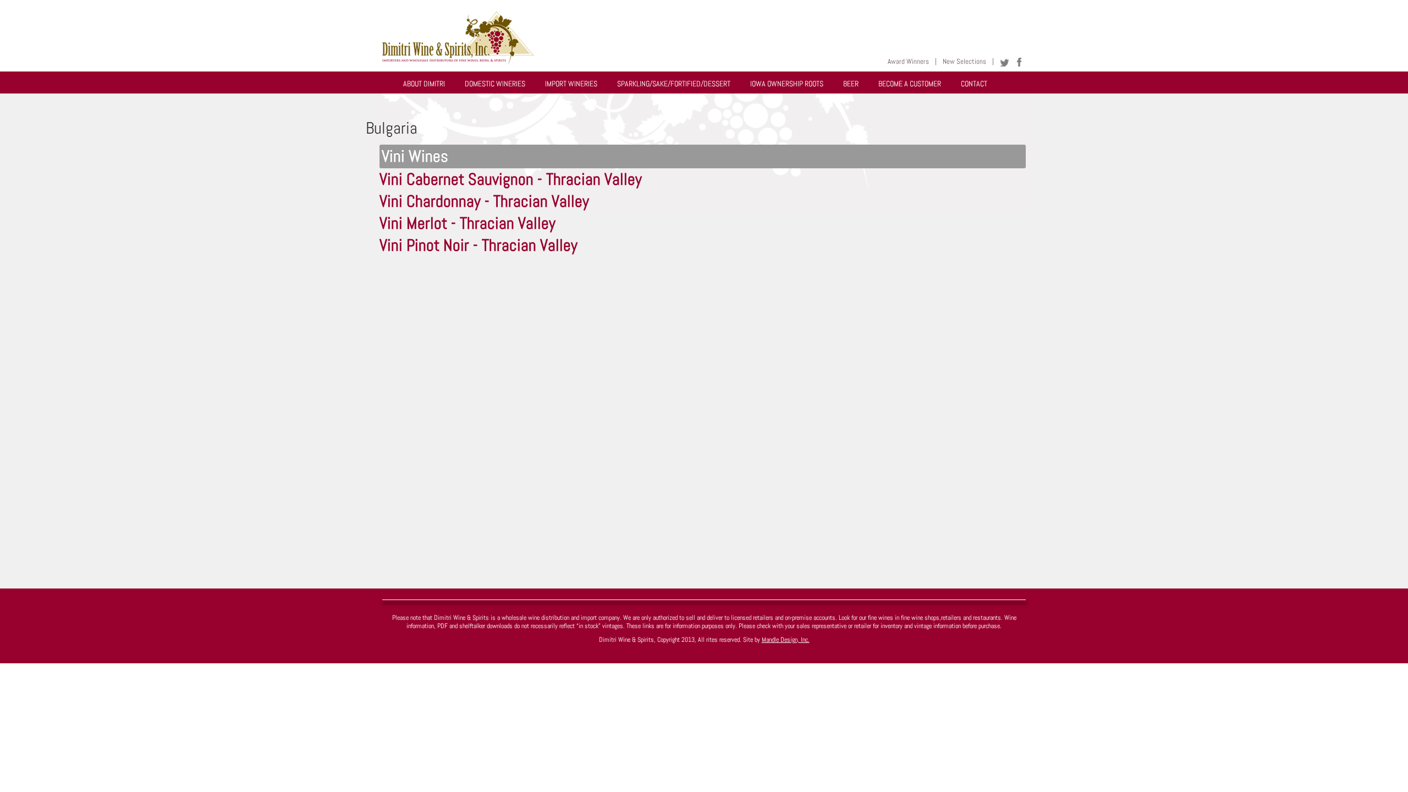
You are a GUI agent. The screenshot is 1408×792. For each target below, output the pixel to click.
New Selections (964, 61)
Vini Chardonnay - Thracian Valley (484, 201)
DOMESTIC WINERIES (495, 84)
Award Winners (908, 61)
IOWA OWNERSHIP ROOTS (786, 84)
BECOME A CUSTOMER (909, 84)
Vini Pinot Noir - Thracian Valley (479, 245)
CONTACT (974, 84)
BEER (851, 84)
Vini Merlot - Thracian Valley (468, 223)
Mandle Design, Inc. (786, 639)
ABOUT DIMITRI (424, 84)
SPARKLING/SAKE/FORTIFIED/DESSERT (673, 84)
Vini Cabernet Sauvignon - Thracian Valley (511, 179)
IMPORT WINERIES (571, 84)
